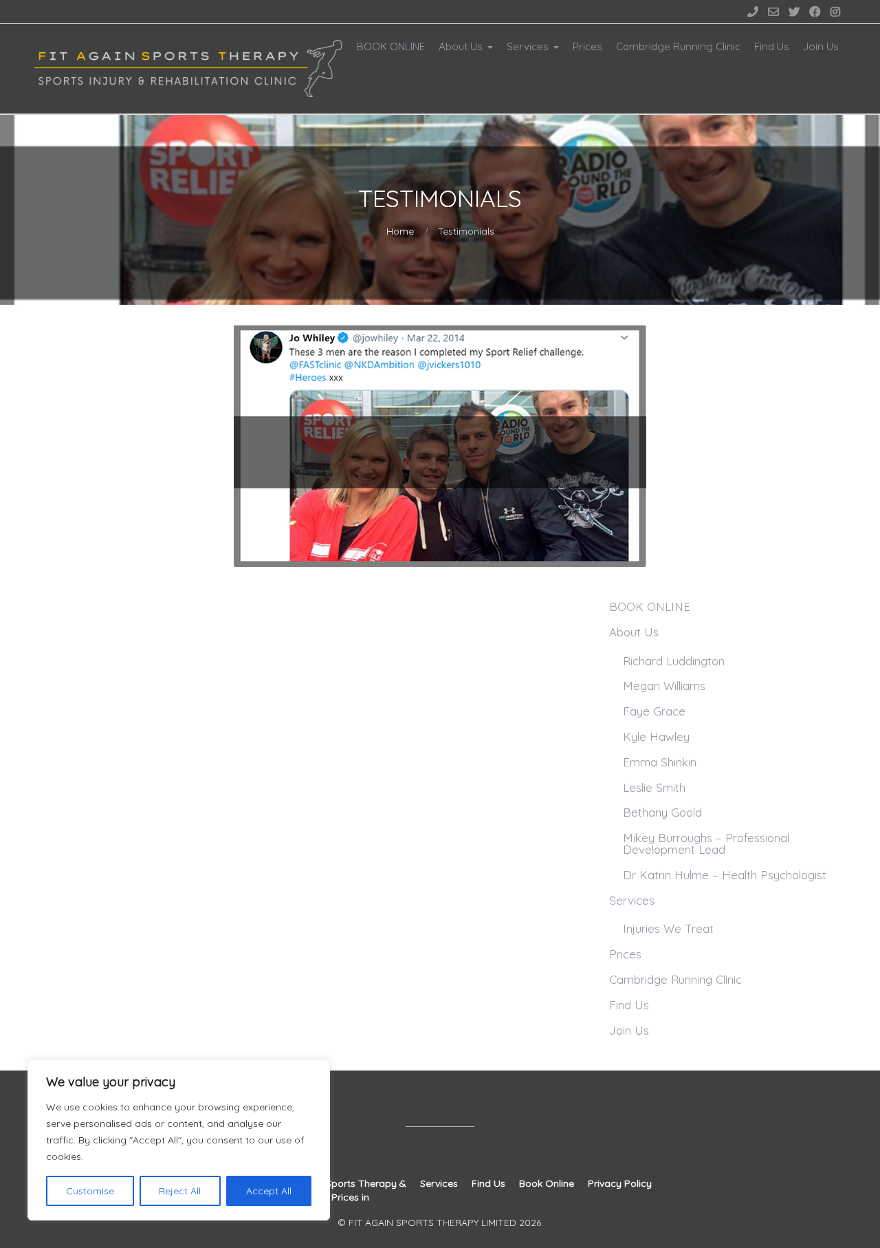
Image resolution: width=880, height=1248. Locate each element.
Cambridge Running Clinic (678, 46)
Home (400, 231)
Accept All (269, 1191)
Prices (587, 46)
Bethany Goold (662, 812)
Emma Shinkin (659, 762)
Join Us (821, 46)
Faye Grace (654, 711)
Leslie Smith (654, 787)
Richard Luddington (674, 661)
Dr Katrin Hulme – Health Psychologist (724, 875)
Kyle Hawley (656, 736)
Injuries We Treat (668, 928)
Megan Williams (664, 685)
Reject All (180, 1191)
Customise (90, 1191)
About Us (461, 46)
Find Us (771, 46)
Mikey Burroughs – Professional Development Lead (706, 843)
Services (528, 46)
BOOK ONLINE (391, 46)
